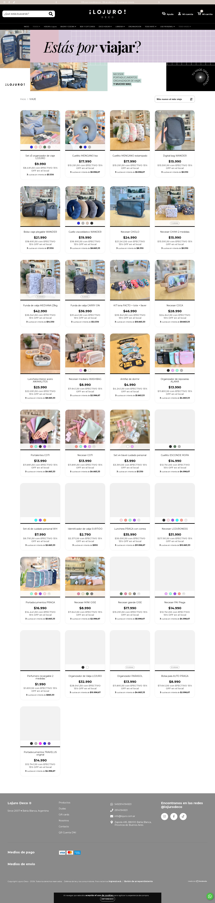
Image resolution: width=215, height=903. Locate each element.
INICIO (26, 27)
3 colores (40, 297)
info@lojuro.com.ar (125, 816)
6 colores (130, 667)
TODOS (36, 27)
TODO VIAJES (184, 27)
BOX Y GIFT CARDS (87, 27)
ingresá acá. (115, 881)
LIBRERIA (119, 27)
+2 (139, 520)
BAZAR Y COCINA (67, 27)
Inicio (23, 99)
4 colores (174, 223)
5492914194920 (123, 804)
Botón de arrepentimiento (138, 881)
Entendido (108, 899)
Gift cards (64, 814)
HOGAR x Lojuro (50, 27)
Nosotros (64, 820)
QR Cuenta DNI (67, 832)
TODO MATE (150, 27)
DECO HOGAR (104, 27)
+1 (49, 446)
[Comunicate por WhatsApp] (209, 896)
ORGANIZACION (134, 27)
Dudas (62, 808)
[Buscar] (51, 14)
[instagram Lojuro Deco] (4, 2)
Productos (64, 802)
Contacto (64, 826)
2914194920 (121, 810)
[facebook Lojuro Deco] (9, 2)
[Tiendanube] (197, 881)
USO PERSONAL (166, 27)
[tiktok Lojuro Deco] (14, 2)
